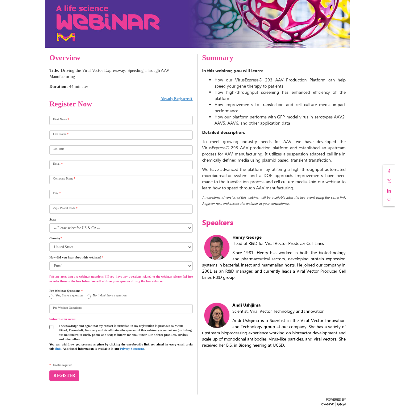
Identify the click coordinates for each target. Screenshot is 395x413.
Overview (64, 57)
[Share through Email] (389, 200)
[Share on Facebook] (389, 171)
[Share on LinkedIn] (389, 191)
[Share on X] (389, 181)
